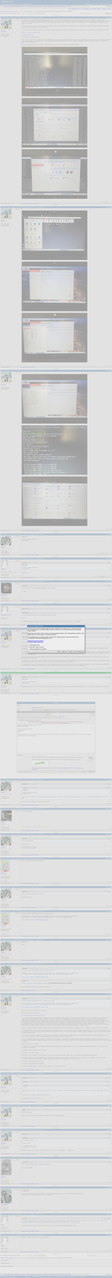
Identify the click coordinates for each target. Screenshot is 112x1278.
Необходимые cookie (34, 645)
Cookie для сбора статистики (36, 647)
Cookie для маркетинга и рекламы (37, 649)
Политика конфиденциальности (35, 642)
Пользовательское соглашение (35, 640)
